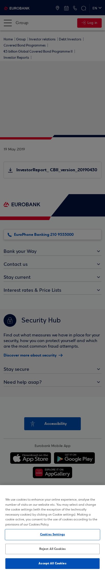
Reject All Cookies (52, 549)
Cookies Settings (52, 534)
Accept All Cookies (52, 563)
